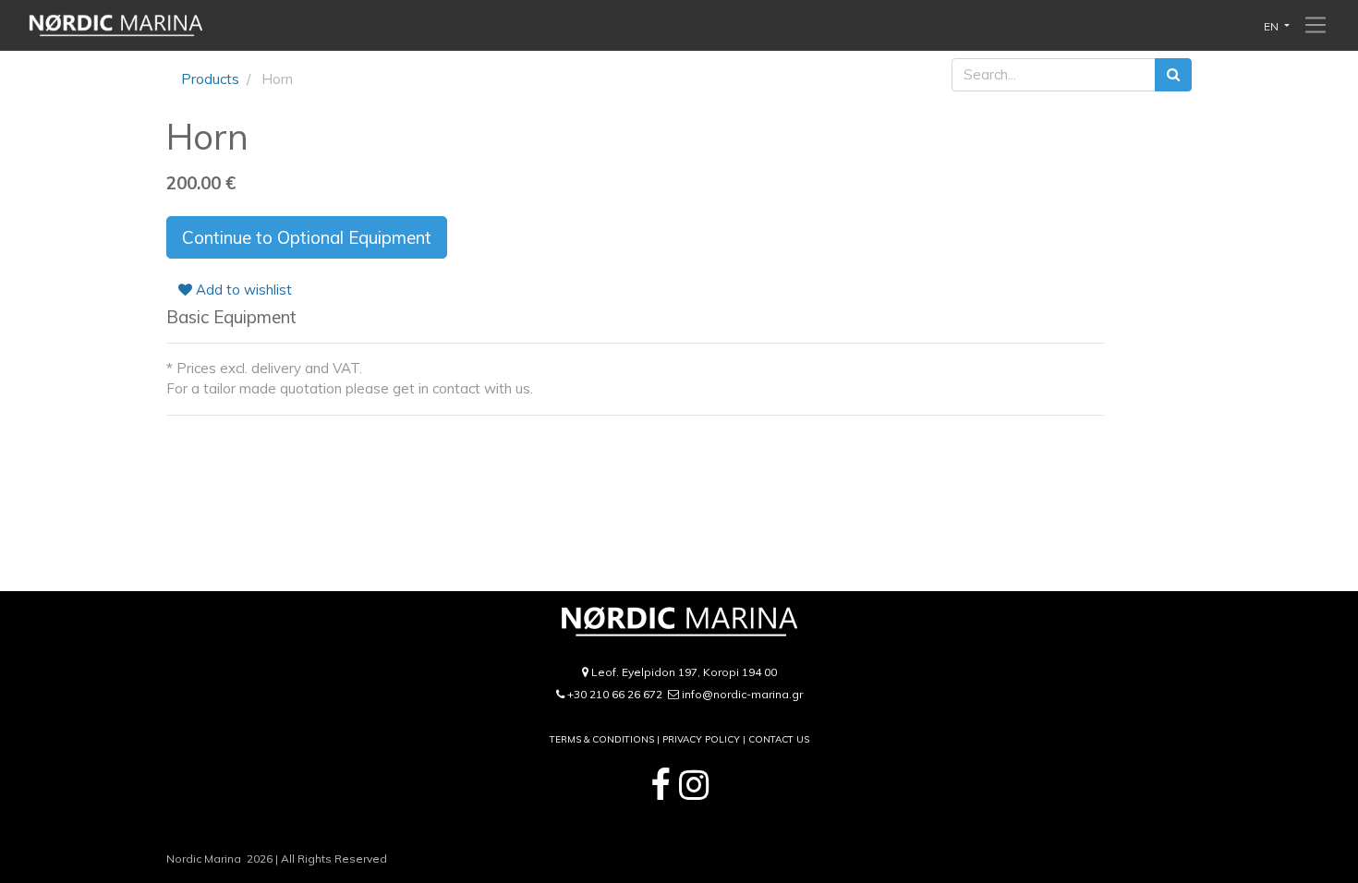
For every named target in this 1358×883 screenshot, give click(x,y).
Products (210, 79)
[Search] (1173, 75)
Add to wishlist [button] (242, 289)
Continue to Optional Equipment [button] (306, 237)
